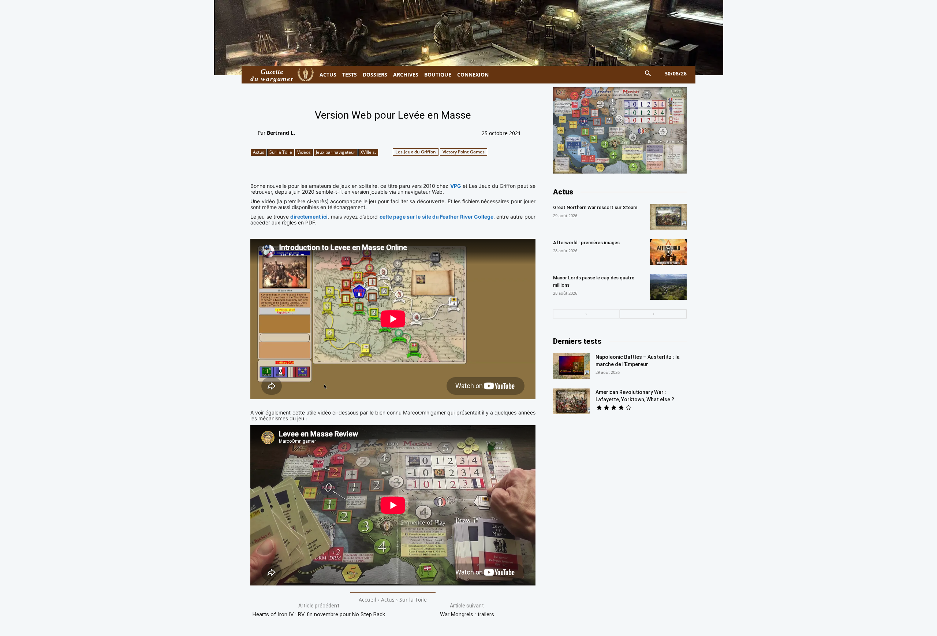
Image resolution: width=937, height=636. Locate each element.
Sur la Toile (280, 152)
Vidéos (304, 152)
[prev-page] (586, 314)
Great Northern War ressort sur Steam (595, 207)
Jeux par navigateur (335, 152)
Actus (258, 152)
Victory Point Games (464, 152)
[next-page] (653, 314)
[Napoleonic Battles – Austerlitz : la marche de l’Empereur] (571, 366)
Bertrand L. (281, 132)
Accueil (367, 599)
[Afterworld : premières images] (668, 252)
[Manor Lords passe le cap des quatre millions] (668, 287)
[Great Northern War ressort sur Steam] (668, 217)
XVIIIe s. (368, 152)
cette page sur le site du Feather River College (436, 216)
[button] (648, 74)
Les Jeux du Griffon (415, 152)
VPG (455, 186)
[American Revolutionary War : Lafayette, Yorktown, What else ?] (571, 401)
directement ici (309, 216)
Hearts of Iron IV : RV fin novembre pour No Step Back (319, 614)
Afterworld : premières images (586, 242)
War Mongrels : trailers (467, 614)
